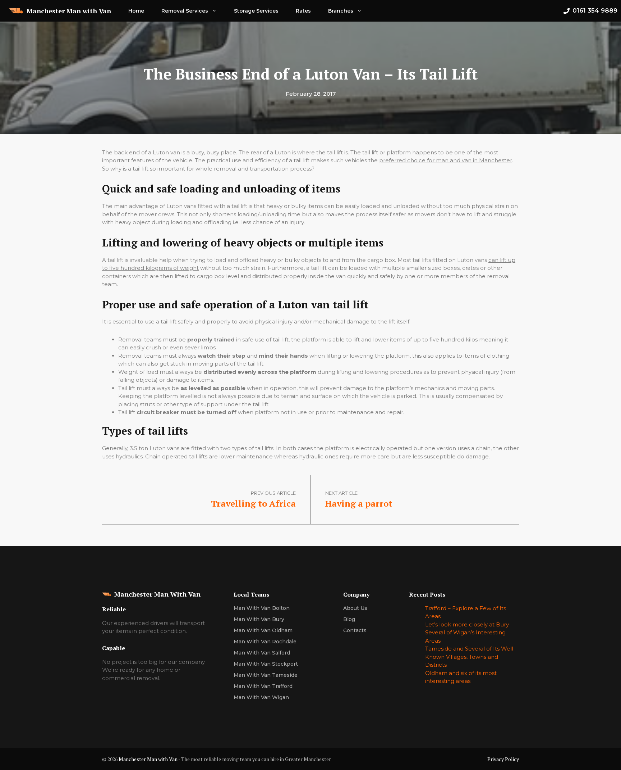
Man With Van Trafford (263, 686)
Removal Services (184, 11)
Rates (303, 11)
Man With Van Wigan (261, 697)
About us (355, 608)
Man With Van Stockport (266, 664)
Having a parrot (358, 503)
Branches (340, 11)
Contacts (355, 630)
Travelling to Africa (253, 503)
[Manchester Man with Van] (16, 11)
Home (136, 11)
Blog (349, 619)
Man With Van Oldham (263, 630)
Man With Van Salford (262, 652)
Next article (341, 493)
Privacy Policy (503, 759)
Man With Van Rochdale (265, 641)
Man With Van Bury (259, 619)
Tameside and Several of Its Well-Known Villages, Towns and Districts (470, 656)
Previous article (273, 493)
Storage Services (256, 11)
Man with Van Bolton (262, 608)
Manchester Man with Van (69, 10)
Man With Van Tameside (266, 675)
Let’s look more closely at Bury (467, 624)
